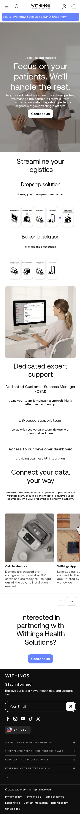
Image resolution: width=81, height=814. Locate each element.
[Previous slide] (59, 599)
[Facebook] (7, 718)
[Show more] (39, 777)
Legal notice (12, 802)
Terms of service (54, 796)
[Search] (16, 6)
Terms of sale (33, 796)
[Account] (62, 6)
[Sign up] (68, 706)
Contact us (39, 114)
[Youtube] (22, 718)
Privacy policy (13, 796)
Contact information (36, 802)
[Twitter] (38, 718)
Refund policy (59, 802)
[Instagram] (15, 718)
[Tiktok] (30, 718)
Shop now (57, 16)
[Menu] (6, 6)
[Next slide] (69, 599)
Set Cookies (12, 808)
